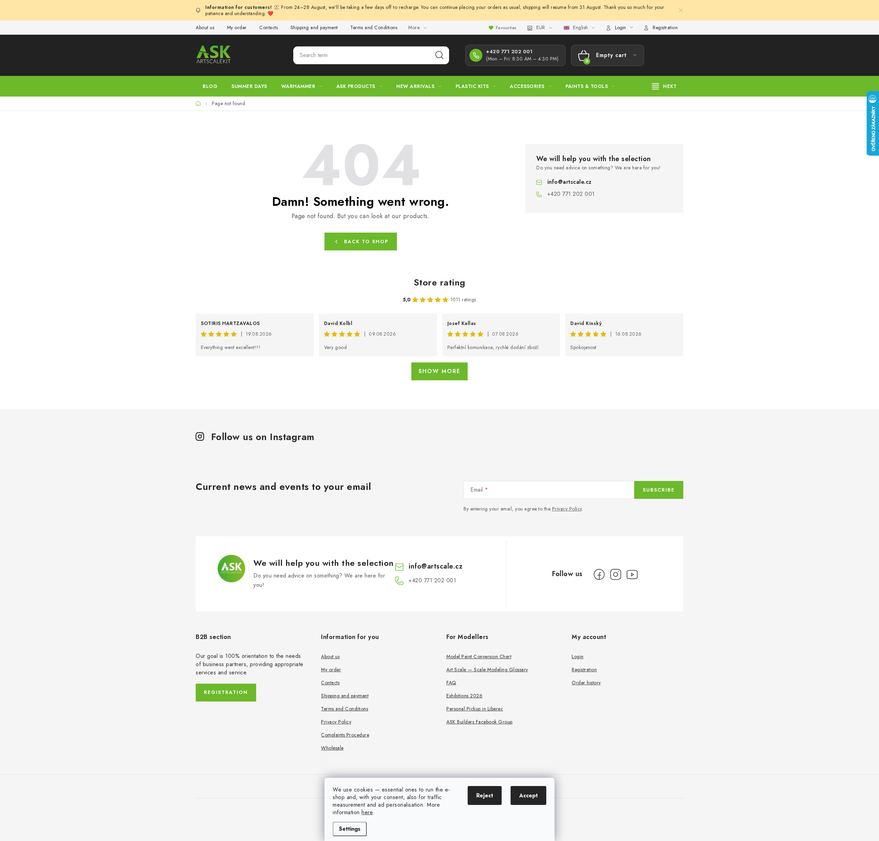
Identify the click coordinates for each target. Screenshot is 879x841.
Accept (528, 795)
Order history (586, 682)
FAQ (451, 682)
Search (439, 55)
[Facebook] (599, 574)
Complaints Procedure (345, 734)
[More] (664, 86)
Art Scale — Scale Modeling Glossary (487, 669)
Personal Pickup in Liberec (474, 708)
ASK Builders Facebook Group (479, 721)
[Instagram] (615, 574)
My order (237, 27)
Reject (484, 795)
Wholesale (332, 747)
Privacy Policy (567, 508)
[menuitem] (210, 86)
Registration (665, 27)
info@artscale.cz (569, 182)
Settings (350, 829)
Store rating (440, 282)
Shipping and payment (314, 27)
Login (578, 656)
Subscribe (659, 489)
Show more (439, 371)
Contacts (268, 27)
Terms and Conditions (373, 27)
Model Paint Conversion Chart (478, 656)
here (367, 812)
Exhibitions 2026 (464, 695)
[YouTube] (632, 574)
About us (205, 27)
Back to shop (366, 241)
